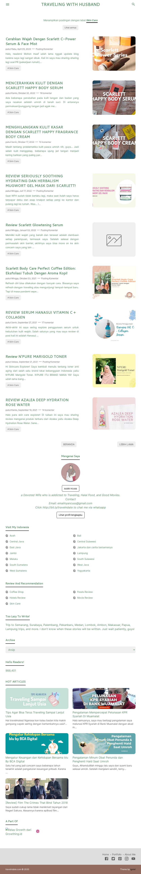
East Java (15, 547)
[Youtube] (133, 859)
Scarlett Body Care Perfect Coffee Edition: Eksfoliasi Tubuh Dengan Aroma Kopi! (41, 270)
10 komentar (45, 142)
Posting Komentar (44, 49)
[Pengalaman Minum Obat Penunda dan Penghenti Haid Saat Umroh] (104, 753)
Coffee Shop (17, 591)
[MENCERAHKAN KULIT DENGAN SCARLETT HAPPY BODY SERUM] (114, 113)
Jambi (13, 553)
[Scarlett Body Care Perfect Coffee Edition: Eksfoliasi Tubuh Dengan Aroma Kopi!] (114, 298)
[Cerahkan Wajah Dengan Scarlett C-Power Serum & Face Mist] (114, 69)
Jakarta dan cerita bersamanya (94, 547)
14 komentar (48, 410)
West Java (83, 564)
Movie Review (85, 597)
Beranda (68, 444)
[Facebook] (106, 859)
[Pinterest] (120, 859)
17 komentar (48, 322)
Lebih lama (126, 444)
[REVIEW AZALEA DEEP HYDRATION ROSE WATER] (114, 428)
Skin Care (14, 68)
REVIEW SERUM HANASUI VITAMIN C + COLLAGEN (41, 314)
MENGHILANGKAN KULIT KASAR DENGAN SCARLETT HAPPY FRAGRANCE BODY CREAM (42, 132)
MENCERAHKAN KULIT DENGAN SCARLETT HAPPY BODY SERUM (34, 85)
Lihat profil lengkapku (70, 515)
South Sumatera (19, 564)
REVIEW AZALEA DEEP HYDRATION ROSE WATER (37, 402)
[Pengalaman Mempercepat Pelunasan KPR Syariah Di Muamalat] (104, 708)
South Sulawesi (85, 558)
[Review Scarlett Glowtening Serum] (114, 255)
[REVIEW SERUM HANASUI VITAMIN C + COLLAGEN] (114, 342)
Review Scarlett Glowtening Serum (34, 224)
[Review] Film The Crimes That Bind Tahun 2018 (37, 802)
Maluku (14, 558)
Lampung (82, 553)
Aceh (12, 535)
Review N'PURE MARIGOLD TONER (36, 356)
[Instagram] (126, 859)
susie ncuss (70, 488)
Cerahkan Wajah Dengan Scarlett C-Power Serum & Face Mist (41, 41)
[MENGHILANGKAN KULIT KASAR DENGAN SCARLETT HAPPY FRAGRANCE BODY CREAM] (114, 158)
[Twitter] (113, 859)
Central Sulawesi (86, 541)
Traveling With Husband (70, 4)
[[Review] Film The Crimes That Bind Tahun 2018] (37, 798)
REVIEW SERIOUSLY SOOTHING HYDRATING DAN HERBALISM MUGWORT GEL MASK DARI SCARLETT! (41, 180)
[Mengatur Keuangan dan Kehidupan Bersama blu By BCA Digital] (37, 753)
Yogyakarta (83, 570)
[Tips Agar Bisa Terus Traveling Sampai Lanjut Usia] (37, 708)
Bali (79, 535)
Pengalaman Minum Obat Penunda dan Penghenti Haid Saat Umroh (98, 759)
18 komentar (46, 93)
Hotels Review (17, 597)
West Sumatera (18, 570)
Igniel (132, 869)
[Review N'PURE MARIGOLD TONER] (114, 386)
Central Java (17, 541)
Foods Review (85, 591)
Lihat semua (70, 27)
